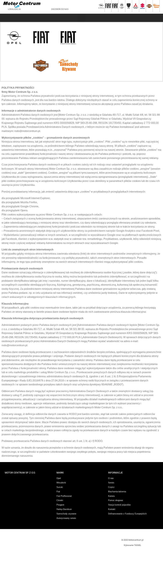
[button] (81, 18)
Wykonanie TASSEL (132, 545)
